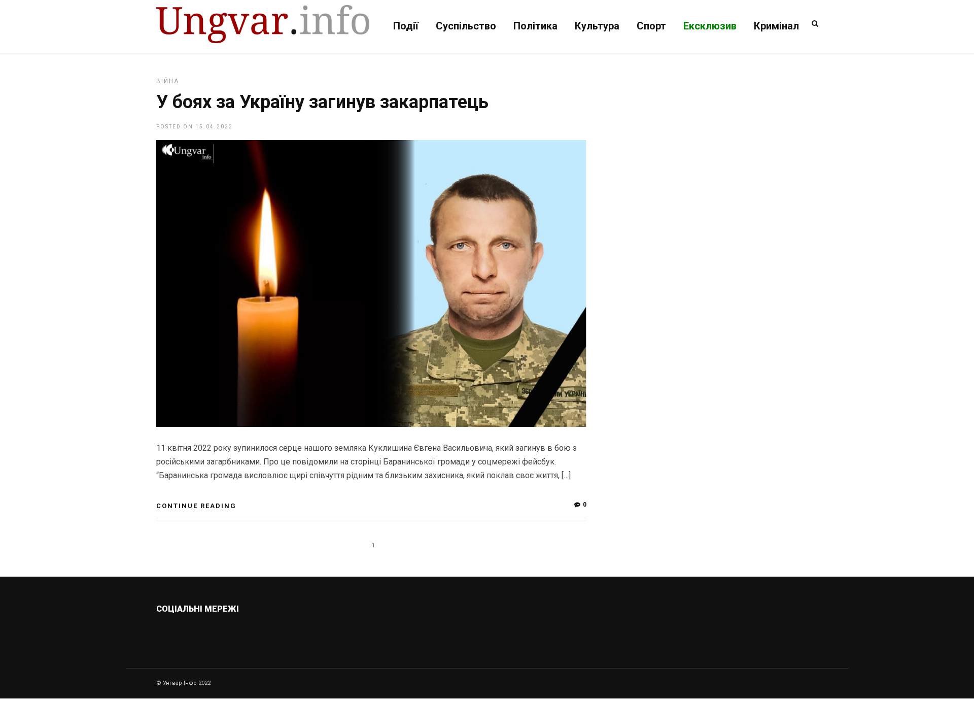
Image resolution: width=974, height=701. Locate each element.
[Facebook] (238, 633)
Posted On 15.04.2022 (194, 126)
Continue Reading (196, 506)
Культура (597, 26)
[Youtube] (259, 633)
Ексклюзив (710, 26)
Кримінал (776, 26)
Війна (167, 81)
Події (406, 26)
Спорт (651, 26)
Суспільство (466, 26)
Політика (535, 26)
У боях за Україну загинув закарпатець (322, 102)
